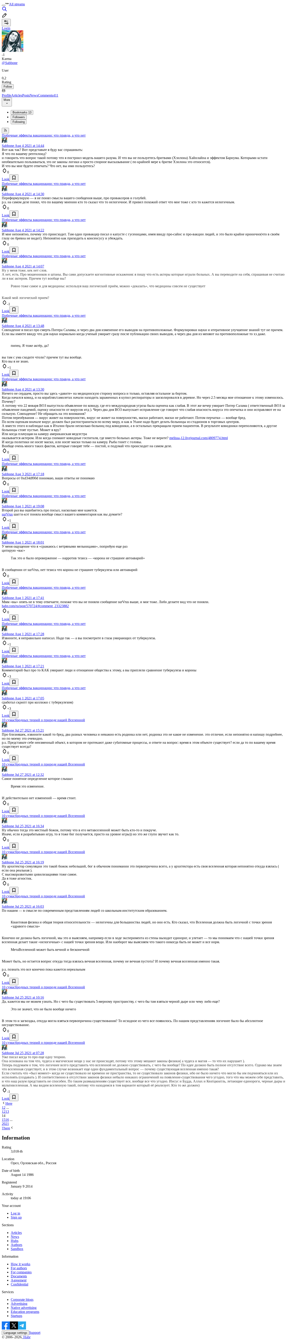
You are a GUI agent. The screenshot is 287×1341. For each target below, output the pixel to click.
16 (7, 1120)
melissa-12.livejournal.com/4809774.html (198, 438)
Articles (16, 95)
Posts (26, 95)
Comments (48, 95)
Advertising (19, 1304)
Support (34, 1332)
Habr (26, 1337)
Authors (16, 1245)
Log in (15, 1213)
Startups (16, 1316)
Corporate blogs (22, 1299)
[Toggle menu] (3, 5)
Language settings (15, 1332)
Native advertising (24, 1308)
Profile (6, 95)
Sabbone (8, 146)
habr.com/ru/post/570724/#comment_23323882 (35, 606)
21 (7, 1124)
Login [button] (6, 28)
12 (3, 1111)
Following (19, 122)
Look (5, 179)
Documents (19, 1276)
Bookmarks (22, 112)
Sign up (16, 1217)
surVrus (7, 514)
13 (7, 1111)
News (34, 95)
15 (3, 1120)
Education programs (25, 1312)
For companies (21, 1272)
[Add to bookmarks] (13, 178)
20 (3, 1124)
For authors (19, 1268)
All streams (17, 4)
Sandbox (17, 1249)
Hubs (14, 1241)
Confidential (19, 1284)
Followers (19, 117)
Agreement (18, 1280)
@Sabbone (9, 63)
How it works (20, 1264)
